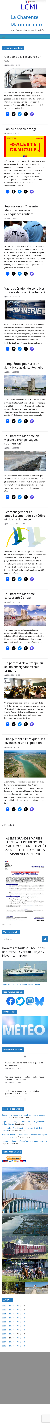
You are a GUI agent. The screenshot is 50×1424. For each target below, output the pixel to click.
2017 (4, 1342)
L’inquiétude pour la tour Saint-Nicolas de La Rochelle (23, 365)
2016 (4, 1346)
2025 (4, 1310)
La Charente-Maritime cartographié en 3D (19, 596)
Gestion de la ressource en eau (22, 58)
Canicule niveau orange (20, 129)
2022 (4, 1322)
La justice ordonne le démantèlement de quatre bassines (24, 1141)
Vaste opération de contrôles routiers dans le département (24, 290)
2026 (4, 1306)
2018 (4, 1338)
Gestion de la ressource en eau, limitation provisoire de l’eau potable (22, 1078)
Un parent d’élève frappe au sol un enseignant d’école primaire (23, 666)
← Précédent (8, 825)
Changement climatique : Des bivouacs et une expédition (24, 741)
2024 (4, 1314)
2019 (4, 1334)
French (32, 2)
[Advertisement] (25, 1378)
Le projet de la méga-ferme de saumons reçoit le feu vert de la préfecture (24, 1092)
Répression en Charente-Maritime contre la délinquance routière (21, 210)
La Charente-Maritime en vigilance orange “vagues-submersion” (21, 439)
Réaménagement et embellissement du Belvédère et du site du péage (25, 515)
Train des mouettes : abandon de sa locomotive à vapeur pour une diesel (24, 1064)
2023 (4, 1318)
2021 (4, 1326)
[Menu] (4, 37)
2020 (4, 1330)
